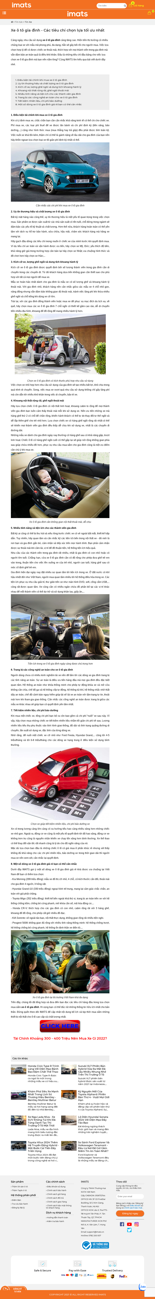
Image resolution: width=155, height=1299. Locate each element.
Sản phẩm (17, 1181)
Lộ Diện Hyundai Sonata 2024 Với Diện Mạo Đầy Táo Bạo (93, 1120)
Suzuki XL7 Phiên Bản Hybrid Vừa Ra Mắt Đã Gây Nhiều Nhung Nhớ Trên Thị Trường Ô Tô (92, 1070)
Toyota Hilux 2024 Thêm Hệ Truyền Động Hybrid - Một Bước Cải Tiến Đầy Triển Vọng (43, 1147)
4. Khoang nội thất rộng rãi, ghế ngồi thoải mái (42, 90)
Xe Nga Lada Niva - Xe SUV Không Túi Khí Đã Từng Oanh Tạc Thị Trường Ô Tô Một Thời (42, 1121)
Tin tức (19, 21)
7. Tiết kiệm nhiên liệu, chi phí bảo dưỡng (38, 100)
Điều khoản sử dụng (56, 1186)
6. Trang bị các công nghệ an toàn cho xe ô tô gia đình (46, 97)
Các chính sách (55, 1181)
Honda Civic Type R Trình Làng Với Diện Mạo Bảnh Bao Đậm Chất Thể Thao (43, 1069)
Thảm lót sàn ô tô (20, 1186)
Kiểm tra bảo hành (55, 1221)
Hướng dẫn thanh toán (57, 1217)
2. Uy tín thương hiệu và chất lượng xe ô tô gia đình (44, 83)
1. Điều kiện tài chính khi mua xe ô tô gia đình (41, 80)
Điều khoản (135, 1205)
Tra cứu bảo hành (20, 1204)
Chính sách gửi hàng (56, 1194)
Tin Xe (28, 21)
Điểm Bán (16, 1200)
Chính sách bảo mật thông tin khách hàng (58, 1206)
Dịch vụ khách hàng (58, 1212)
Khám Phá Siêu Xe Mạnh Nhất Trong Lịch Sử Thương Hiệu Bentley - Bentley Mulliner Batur (43, 1096)
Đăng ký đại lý (18, 1208)
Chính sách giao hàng (57, 1202)
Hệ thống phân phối (23, 1195)
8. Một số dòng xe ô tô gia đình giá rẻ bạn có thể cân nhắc (48, 104)
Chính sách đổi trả (55, 1198)
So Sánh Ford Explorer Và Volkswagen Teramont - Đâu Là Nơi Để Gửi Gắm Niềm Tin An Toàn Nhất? (93, 1147)
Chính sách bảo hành (56, 1190)
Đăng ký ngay (130, 1213)
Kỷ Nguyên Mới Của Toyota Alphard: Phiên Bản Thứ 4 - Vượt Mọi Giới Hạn (93, 1096)
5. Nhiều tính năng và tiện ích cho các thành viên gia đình (48, 93)
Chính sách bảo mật (133, 1208)
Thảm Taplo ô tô (19, 1190)
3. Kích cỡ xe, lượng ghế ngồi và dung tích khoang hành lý (48, 87)
